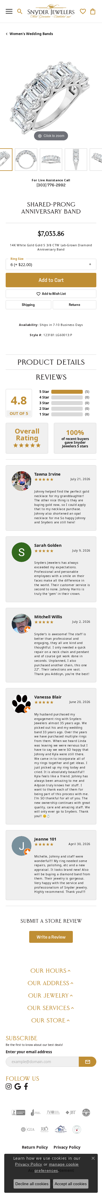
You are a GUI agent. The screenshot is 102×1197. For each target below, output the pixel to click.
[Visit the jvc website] (53, 1112)
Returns (74, 304)
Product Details (51, 362)
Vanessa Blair (48, 697)
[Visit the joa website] (36, 1112)
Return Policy (35, 1147)
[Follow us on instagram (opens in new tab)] (9, 1086)
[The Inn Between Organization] (60, 1129)
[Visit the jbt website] (70, 1112)
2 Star (44, 408)
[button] (20, 11)
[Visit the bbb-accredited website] (18, 1112)
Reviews (51, 377)
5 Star (44, 391)
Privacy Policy (67, 1147)
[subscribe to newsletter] (87, 1062)
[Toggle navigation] (9, 11)
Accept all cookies (71, 1183)
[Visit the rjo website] (44, 1129)
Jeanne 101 (45, 839)
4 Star (44, 397)
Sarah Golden (47, 545)
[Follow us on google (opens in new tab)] (17, 1086)
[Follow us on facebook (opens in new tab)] (26, 1086)
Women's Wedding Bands (31, 33)
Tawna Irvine (47, 474)
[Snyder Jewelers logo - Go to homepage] (51, 11)
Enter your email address (29, 1051)
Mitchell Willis (48, 616)
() (87, 391)
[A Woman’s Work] (77, 1129)
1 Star (44, 414)
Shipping (28, 304)
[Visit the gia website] (28, 1129)
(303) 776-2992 (51, 185)
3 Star (44, 403)
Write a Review (51, 936)
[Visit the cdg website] (86, 1112)
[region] (51, 97)
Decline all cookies (31, 1183)
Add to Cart (51, 280)
